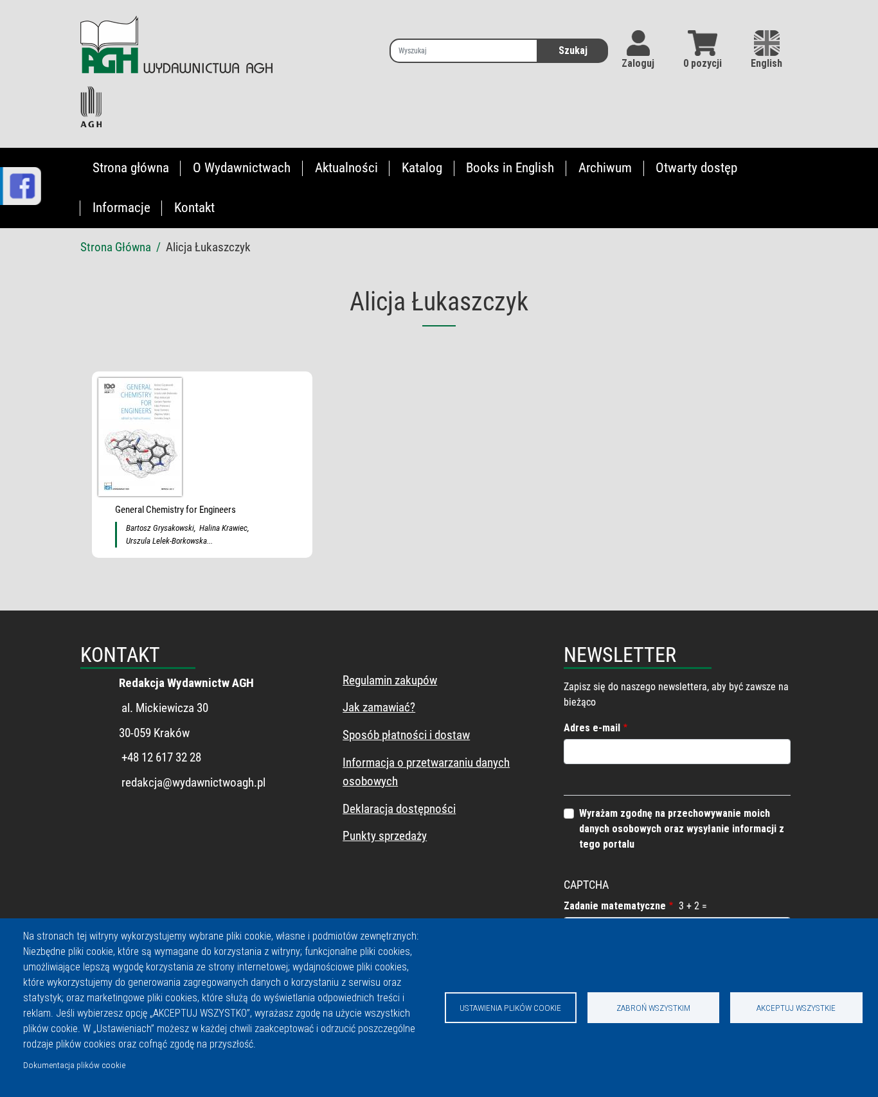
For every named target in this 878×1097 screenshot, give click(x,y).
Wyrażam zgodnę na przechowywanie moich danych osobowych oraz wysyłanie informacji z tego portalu (681, 828)
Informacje (121, 207)
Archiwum (605, 167)
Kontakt (194, 207)
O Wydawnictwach (242, 167)
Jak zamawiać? (379, 707)
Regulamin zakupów (390, 680)
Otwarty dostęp (696, 167)
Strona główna (131, 167)
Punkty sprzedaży (385, 835)
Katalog (422, 167)
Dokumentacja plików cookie (74, 1065)
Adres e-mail (592, 728)
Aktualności (346, 167)
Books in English (510, 167)
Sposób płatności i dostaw (406, 734)
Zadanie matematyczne (615, 906)
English (766, 63)
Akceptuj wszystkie (796, 1008)
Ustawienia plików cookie (510, 1008)
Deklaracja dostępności (399, 808)
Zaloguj (638, 63)
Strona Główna (115, 247)
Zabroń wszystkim (653, 1008)
